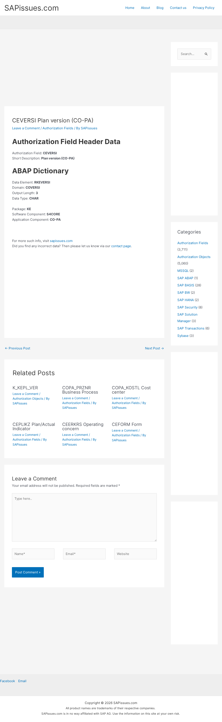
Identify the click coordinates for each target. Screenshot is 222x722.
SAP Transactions (190, 328)
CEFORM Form (127, 424)
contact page (121, 246)
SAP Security (187, 307)
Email (22, 681)
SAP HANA (185, 300)
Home (129, 8)
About (145, 8)
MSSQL (183, 271)
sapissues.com (61, 241)
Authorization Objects (28, 398)
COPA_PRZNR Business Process (80, 390)
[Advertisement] (84, 74)
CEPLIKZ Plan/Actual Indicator (34, 426)
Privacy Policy (203, 8)
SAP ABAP (185, 278)
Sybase (183, 336)
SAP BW (183, 292)
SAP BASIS (185, 285)
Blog (160, 8)
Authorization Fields (57, 128)
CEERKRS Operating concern (82, 426)
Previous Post (17, 348)
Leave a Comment (26, 128)
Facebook (7, 681)
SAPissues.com (31, 7)
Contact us (178, 8)
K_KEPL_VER (25, 387)
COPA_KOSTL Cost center (131, 390)
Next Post (154, 348)
